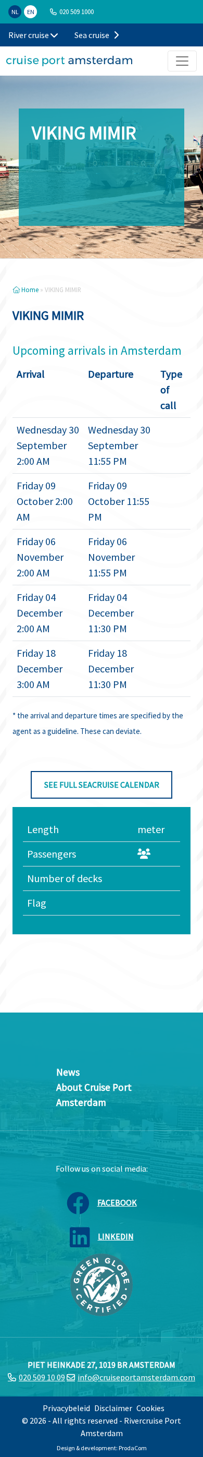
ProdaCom (133, 1448)
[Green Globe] (101, 1284)
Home (29, 289)
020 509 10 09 (42, 1377)
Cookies (150, 1408)
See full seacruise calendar (101, 784)
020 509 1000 (76, 11)
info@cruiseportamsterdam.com (136, 1377)
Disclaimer (113, 1408)
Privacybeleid (66, 1408)
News (68, 1072)
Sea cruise (92, 35)
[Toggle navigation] (182, 61)
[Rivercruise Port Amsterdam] (69, 61)
